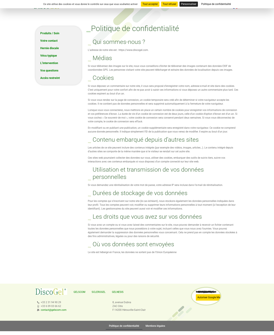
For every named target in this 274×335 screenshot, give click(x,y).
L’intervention (49, 63)
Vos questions (49, 70)
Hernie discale (49, 48)
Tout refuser (169, 4)
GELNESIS (118, 291)
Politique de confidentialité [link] (216, 4)
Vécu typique (48, 55)
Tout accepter (150, 4)
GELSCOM (79, 291)
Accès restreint (50, 78)
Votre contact (49, 40)
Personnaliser (188, 4)
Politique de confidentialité (124, 325)
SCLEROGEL (99, 291)
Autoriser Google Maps (210, 297)
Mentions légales (155, 325)
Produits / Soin (49, 33)
